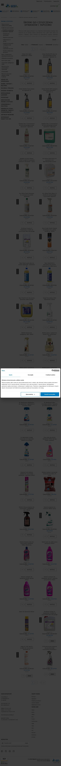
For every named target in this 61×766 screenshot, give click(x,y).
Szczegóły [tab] (30, 375)
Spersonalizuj (29, 394)
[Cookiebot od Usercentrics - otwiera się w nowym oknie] (52, 371)
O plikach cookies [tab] (50, 375)
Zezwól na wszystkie (49, 394)
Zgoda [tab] (10, 375)
